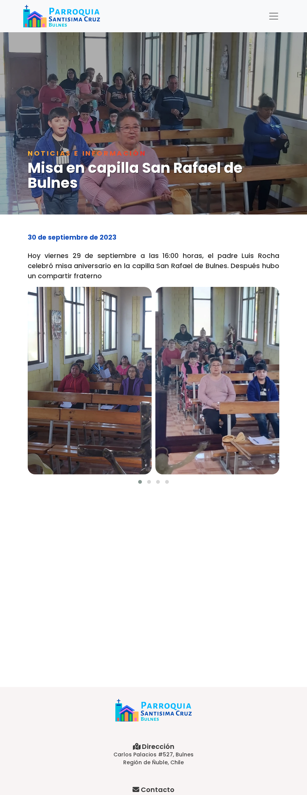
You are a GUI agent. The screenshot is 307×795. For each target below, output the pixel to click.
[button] (140, 482)
